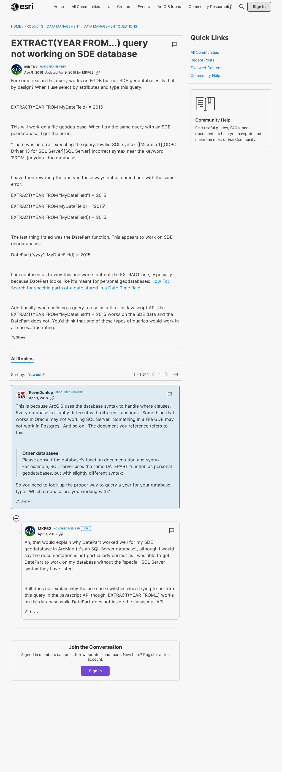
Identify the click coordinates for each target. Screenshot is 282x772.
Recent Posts (202, 60)
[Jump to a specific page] (175, 374)
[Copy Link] (97, 72)
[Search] (242, 7)
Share (18, 338)
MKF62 (31, 66)
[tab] (22, 358)
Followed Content (206, 67)
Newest (35, 374)
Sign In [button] (95, 670)
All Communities (205, 52)
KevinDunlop (41, 392)
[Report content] (175, 45)
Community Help (205, 75)
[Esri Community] (22, 6)
